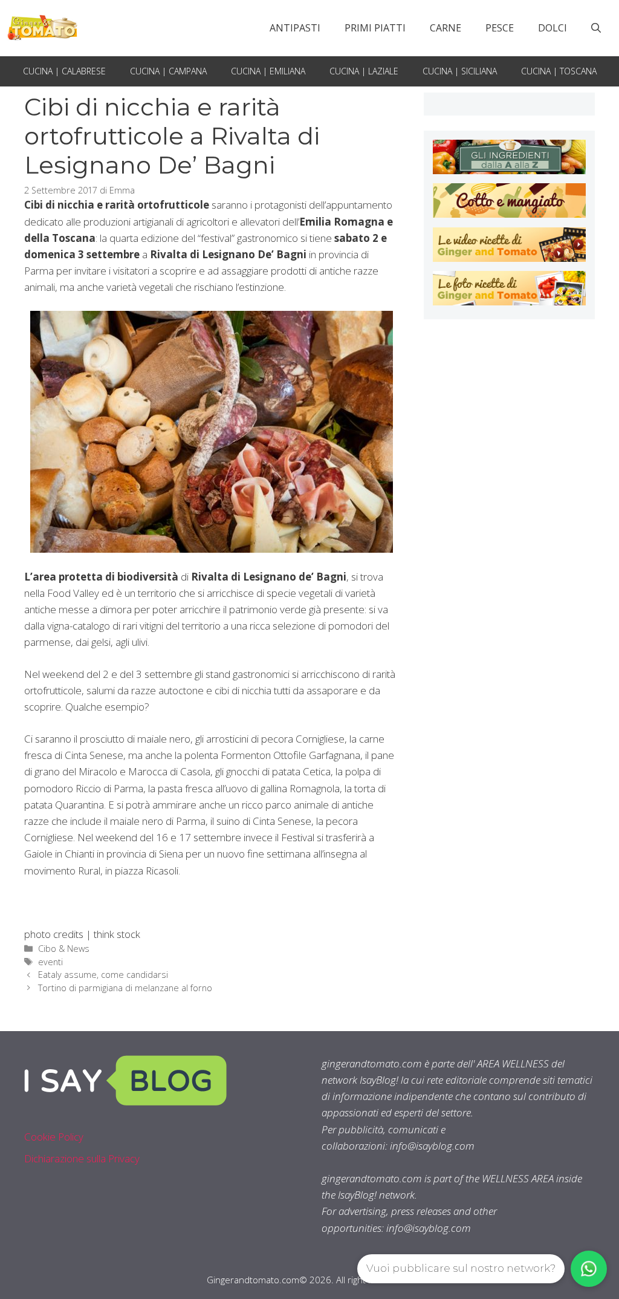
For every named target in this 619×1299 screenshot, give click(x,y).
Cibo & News (63, 948)
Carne (445, 27)
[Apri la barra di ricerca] (596, 28)
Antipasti (295, 27)
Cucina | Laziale (363, 71)
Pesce (499, 27)
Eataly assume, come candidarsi (103, 974)
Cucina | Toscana (559, 71)
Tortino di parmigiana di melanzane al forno (125, 988)
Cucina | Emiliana (268, 71)
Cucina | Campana (168, 71)
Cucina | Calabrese (64, 71)
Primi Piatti (375, 27)
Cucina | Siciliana (460, 71)
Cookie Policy (53, 1137)
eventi (50, 962)
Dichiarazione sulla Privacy (82, 1158)
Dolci (552, 27)
